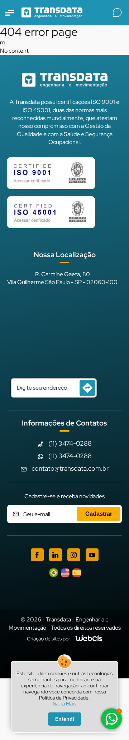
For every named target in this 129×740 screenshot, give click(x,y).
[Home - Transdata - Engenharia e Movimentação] (52, 12)
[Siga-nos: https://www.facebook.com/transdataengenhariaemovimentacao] (37, 554)
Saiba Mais (64, 704)
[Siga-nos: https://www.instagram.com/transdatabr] (73, 554)
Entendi (64, 719)
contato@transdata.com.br (70, 468)
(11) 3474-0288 (70, 443)
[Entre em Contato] (117, 12)
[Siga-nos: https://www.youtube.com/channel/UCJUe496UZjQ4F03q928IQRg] (92, 554)
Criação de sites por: (49, 638)
